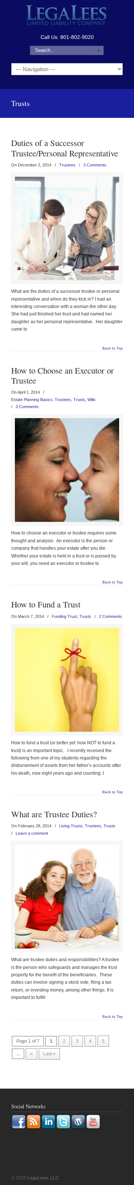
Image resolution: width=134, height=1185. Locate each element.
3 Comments (94, 165)
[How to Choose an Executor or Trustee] (67, 470)
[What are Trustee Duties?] (67, 897)
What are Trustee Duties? (54, 814)
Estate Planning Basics (31, 399)
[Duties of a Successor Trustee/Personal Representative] (67, 228)
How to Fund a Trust (45, 604)
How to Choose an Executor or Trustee (62, 375)
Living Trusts (71, 826)
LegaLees (67, 16)
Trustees (67, 165)
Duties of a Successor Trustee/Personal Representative (64, 147)
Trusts (79, 399)
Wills (91, 399)
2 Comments (27, 406)
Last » (49, 1053)
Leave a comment (32, 833)
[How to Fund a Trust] (67, 680)
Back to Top (112, 348)
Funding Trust (64, 616)
